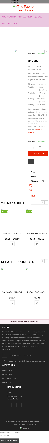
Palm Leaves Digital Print (12, 233)
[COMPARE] (31, 161)
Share (33, 177)
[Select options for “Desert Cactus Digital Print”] (37, 244)
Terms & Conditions (14, 396)
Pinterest (34, 181)
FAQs (9, 392)
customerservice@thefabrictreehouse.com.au (27, 361)
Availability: (32, 53)
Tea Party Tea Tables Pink (12, 292)
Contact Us (6, 382)
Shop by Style (7, 370)
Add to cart (40, 153)
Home (5, 38)
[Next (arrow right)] (45, 221)
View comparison (9, 441)
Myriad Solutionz (29, 424)
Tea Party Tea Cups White (37, 292)
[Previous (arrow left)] (4, 221)
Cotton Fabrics (17, 38)
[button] (12, 302)
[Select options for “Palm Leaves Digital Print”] (12, 244)
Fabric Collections (9, 378)
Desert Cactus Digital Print (37, 233)
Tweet (33, 172)
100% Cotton (31, 38)
